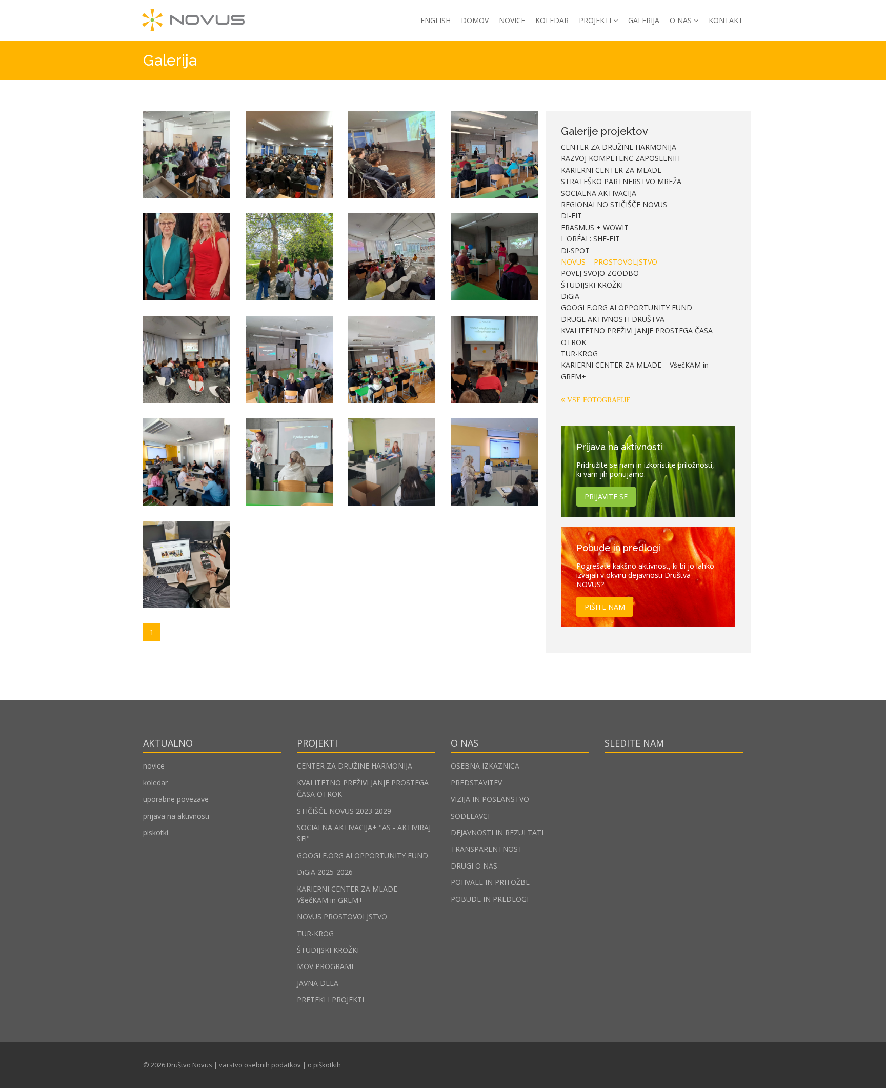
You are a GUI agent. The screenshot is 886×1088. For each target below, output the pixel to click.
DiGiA (570, 296)
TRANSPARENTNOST (486, 849)
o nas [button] (681, 20)
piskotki (155, 832)
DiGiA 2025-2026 (325, 872)
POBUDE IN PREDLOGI (490, 899)
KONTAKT (726, 20)
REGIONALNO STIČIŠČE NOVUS (614, 204)
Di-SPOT (575, 250)
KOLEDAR (552, 20)
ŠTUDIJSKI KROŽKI (592, 285)
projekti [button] (595, 20)
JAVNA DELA (317, 983)
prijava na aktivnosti (176, 816)
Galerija (643, 20)
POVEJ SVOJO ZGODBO (600, 273)
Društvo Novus (189, 1065)
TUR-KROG (579, 353)
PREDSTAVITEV (476, 783)
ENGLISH (435, 20)
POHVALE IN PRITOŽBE (490, 882)
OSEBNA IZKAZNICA (485, 766)
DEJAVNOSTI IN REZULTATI (497, 832)
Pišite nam (605, 607)
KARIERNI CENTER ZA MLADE (611, 170)
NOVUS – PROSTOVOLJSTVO (609, 262)
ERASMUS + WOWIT (595, 227)
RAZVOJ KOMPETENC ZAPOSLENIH (620, 158)
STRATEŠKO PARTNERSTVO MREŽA (621, 181)
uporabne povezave (176, 799)
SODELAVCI (470, 816)
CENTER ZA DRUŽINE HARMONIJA (618, 147)
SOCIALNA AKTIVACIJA (598, 193)
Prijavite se (606, 496)
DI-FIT (571, 215)
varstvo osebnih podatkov (260, 1065)
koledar (155, 783)
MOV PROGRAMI (325, 966)
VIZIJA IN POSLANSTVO (490, 799)
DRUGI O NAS (474, 866)
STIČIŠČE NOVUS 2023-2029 (344, 811)
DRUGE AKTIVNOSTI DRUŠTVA (612, 319)
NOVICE (512, 20)
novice (154, 766)
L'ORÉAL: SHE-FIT (590, 239)
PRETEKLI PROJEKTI (330, 999)
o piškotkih (324, 1065)
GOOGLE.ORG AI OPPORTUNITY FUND (626, 307)
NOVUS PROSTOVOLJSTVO (342, 916)
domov (475, 20)
